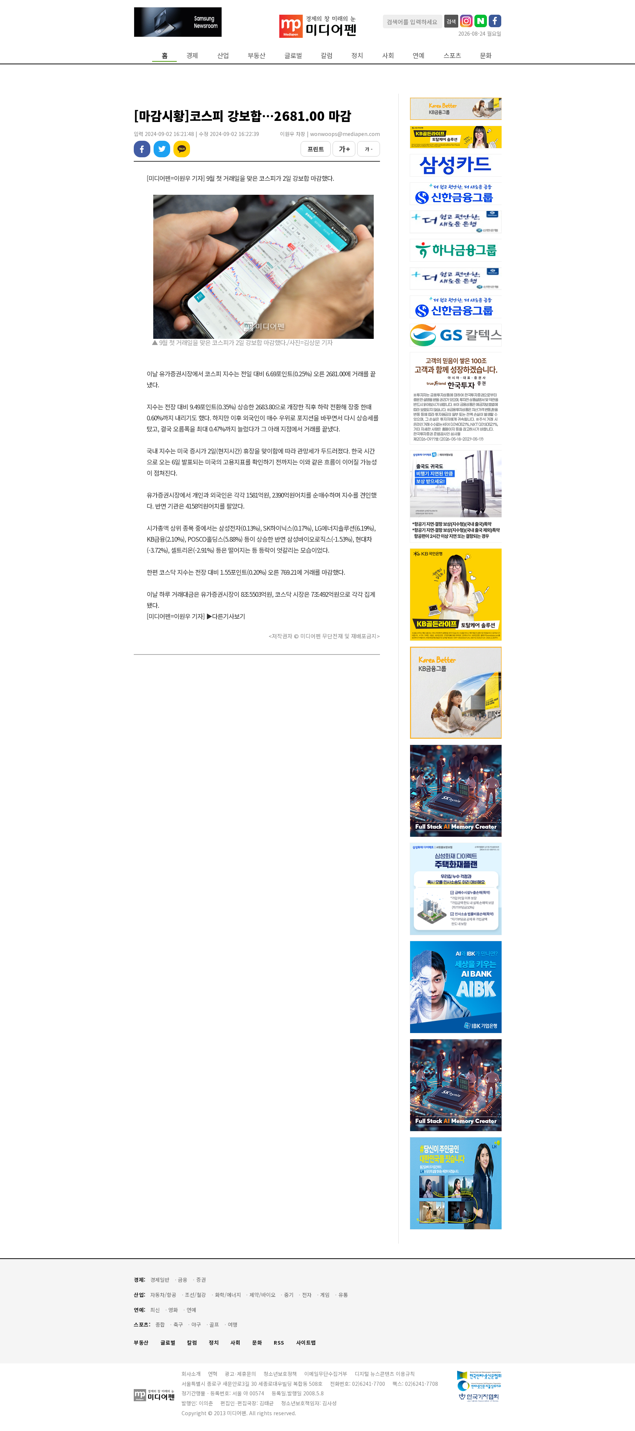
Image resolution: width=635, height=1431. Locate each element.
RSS (279, 1342)
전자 (307, 1295)
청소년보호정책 (280, 1373)
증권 (201, 1280)
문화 (486, 55)
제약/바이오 (263, 1295)
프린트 (316, 148)
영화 (173, 1310)
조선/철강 (195, 1295)
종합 (160, 1324)
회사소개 (191, 1373)
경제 (192, 55)
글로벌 (293, 55)
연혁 (213, 1373)
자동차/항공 (163, 1295)
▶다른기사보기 (225, 616)
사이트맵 (306, 1342)
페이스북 (142, 149)
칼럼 (327, 55)
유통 (343, 1295)
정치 (357, 55)
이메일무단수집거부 (325, 1373)
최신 (155, 1310)
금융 (182, 1280)
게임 (325, 1295)
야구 (196, 1324)
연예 (418, 55)
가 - (369, 149)
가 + (344, 149)
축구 (178, 1324)
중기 (289, 1295)
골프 (214, 1324)
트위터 (162, 149)
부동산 (256, 55)
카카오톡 (181, 149)
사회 (388, 55)
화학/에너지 (228, 1295)
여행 (232, 1324)
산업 (223, 55)
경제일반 (159, 1280)
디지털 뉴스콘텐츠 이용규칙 (385, 1373)
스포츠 (452, 55)
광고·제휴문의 (240, 1373)
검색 (451, 21)
